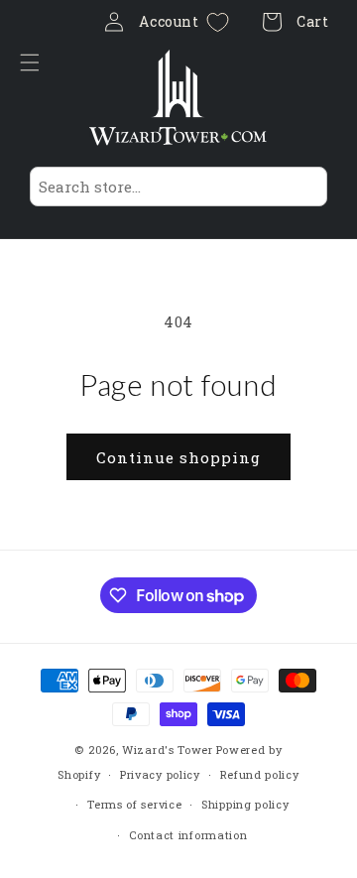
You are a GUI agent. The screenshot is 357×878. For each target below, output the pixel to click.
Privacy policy (160, 774)
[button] (34, 62)
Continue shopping (178, 457)
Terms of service (134, 804)
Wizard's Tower (167, 749)
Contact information (188, 834)
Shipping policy (245, 804)
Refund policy (259, 774)
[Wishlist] (217, 22)
